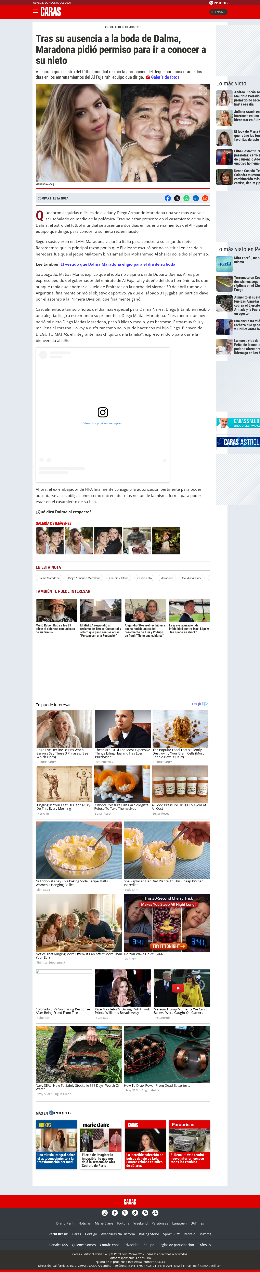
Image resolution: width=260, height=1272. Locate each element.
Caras (76, 1234)
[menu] (35, 12)
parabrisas (189, 1125)
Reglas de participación (176, 1245)
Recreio (189, 1234)
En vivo (220, 12)
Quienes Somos (84, 1245)
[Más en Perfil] (59, 1113)
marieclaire (100, 1125)
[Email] (205, 198)
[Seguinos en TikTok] (135, 1213)
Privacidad (132, 1245)
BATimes (197, 1223)
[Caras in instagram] (105, 1213)
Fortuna (123, 1223)
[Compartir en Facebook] (168, 198)
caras (145, 1125)
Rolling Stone (149, 1234)
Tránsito (204, 1245)
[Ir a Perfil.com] (218, 3)
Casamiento (144, 578)
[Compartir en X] (177, 198)
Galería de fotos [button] (165, 77)
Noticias (84, 1223)
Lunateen (179, 1223)
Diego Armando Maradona (84, 578)
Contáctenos (109, 1245)
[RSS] (145, 1213)
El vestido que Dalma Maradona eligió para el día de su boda (118, 264)
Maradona (166, 578)
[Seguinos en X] (125, 1213)
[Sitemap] (155, 1213)
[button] (123, 136)
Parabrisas (160, 1223)
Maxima (205, 1234)
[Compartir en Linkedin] (196, 198)
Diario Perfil (65, 1223)
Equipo (149, 1245)
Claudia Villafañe (192, 578)
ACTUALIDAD (113, 27)
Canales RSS (58, 1245)
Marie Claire (104, 1223)
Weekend (140, 1223)
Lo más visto (231, 83)
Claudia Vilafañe (118, 578)
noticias (56, 1125)
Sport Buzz (171, 1234)
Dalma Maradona (49, 578)
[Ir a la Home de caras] (51, 15)
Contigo (91, 1234)
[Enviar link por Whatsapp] (186, 198)
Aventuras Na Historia (118, 1234)
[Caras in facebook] (115, 1213)
